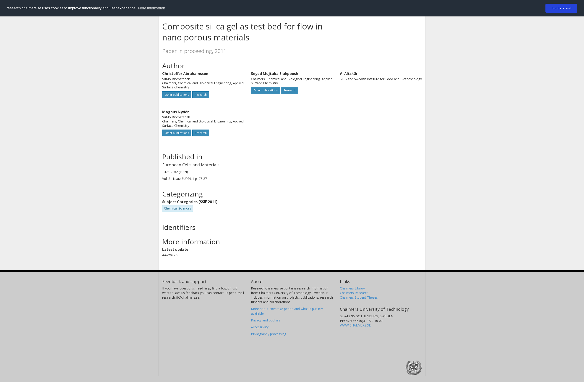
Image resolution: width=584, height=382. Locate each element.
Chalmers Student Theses (359, 297)
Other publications (177, 95)
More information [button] (151, 8)
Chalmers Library (352, 288)
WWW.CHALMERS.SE (355, 325)
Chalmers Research (354, 293)
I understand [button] (561, 8)
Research (201, 95)
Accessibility (260, 327)
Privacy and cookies (265, 320)
